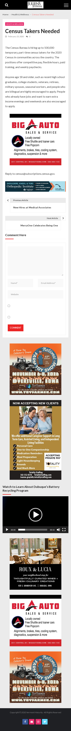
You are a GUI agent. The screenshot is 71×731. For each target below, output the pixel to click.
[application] (35, 514)
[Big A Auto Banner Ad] (35, 140)
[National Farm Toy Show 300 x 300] (35, 369)
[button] (35, 515)
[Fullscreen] (64, 529)
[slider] (32, 530)
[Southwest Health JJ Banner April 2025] (35, 187)
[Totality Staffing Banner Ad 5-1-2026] (35, 440)
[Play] (7, 529)
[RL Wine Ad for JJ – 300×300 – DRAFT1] (35, 564)
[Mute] (58, 529)
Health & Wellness (14, 24)
